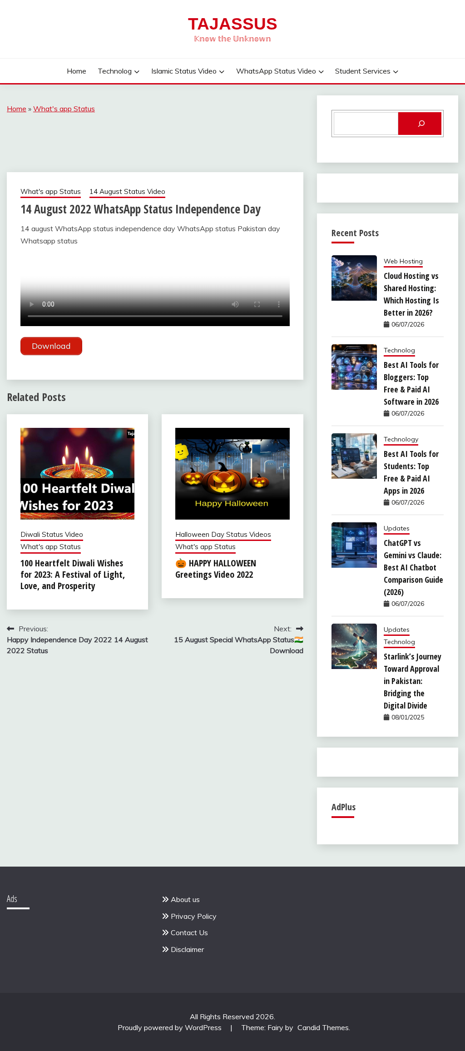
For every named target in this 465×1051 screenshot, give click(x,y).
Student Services (363, 70)
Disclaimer (187, 949)
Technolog (115, 70)
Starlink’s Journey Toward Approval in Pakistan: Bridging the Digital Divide (412, 681)
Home (76, 70)
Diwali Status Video (51, 534)
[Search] (419, 123)
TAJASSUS (232, 24)
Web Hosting (403, 261)
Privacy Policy (194, 916)
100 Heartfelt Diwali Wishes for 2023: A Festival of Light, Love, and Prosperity (72, 574)
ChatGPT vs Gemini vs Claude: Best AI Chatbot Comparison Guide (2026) (413, 567)
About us (185, 899)
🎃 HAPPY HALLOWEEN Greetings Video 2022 (215, 568)
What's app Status (64, 108)
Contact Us (189, 932)
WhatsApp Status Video (276, 70)
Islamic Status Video (184, 70)
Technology (401, 439)
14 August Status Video (127, 191)
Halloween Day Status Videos (223, 534)
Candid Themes (323, 1027)
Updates (397, 528)
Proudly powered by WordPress (170, 1027)
